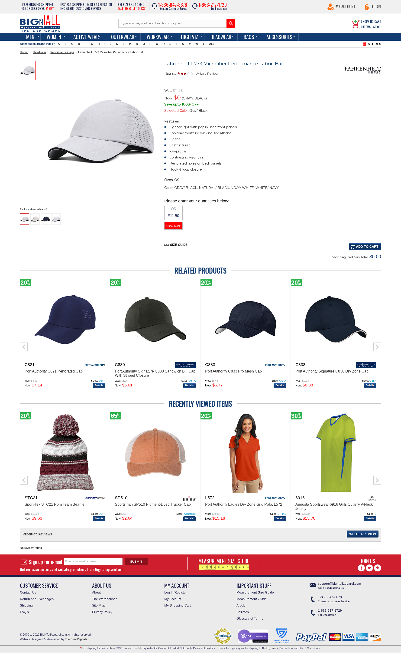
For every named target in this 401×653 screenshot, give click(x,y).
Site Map (98, 605)
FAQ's (24, 612)
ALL (211, 44)
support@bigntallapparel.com (339, 583)
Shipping (26, 605)
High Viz (189, 36)
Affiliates (242, 612)
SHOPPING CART (371, 21)
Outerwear (122, 36)
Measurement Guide (251, 599)
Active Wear (86, 36)
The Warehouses (104, 599)
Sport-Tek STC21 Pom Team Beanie (54, 504)
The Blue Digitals (76, 639)
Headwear (220, 36)
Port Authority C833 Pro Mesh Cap (233, 371)
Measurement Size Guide (255, 592)
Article (241, 605)
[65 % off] (155, 492)
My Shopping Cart (177, 605)
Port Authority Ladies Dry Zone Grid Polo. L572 (243, 504)
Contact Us (28, 592)
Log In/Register (175, 592)
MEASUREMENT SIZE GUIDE (223, 560)
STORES (374, 44)
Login (376, 6)
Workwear (158, 36)
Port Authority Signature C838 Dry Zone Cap (332, 371)
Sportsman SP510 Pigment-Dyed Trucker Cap (153, 504)
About (96, 592)
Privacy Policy (102, 612)
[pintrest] (377, 567)
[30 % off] (336, 492)
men (30, 36)
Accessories (279, 36)
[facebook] (361, 567)
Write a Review (207, 73)
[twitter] (369, 567)
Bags (249, 36)
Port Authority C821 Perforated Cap (54, 371)
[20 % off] (65, 359)
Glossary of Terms (249, 618)
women (54, 36)
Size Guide (179, 245)
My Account (346, 6)
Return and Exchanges (37, 599)
